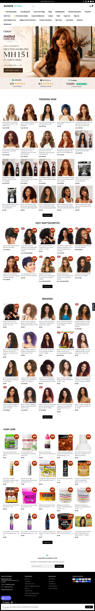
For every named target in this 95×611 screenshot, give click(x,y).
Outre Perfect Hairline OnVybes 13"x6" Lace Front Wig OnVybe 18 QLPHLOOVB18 (65, 179)
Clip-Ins (76, 16)
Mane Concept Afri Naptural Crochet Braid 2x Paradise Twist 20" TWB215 (46, 351)
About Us (27, 579)
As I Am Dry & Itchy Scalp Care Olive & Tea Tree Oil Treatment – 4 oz (47, 533)
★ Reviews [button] (93, 307)
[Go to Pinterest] (93, 1)
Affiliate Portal (28, 591)
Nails (58, 16)
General (79, 20)
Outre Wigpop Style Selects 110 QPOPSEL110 (65, 123)
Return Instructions (29, 583)
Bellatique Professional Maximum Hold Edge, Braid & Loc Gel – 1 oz (82, 506)
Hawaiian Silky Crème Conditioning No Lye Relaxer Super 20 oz (28, 453)
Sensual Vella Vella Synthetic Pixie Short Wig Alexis (11, 246)
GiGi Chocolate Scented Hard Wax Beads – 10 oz (11, 506)
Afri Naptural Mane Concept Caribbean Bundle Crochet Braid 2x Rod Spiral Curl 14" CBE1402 (82, 324)
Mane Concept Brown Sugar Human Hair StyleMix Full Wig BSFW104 (83, 206)
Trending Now (25, 12)
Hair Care (7, 16)
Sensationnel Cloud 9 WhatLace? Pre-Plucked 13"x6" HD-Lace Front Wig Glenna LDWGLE (65, 276)
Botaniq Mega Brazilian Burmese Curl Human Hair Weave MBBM (9, 179)
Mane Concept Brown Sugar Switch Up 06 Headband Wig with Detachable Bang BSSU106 (47, 206)
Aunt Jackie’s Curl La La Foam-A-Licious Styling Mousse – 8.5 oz (11, 533)
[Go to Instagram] (86, 1)
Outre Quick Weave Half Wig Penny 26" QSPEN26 (82, 246)
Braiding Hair (60, 12)
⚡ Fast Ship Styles (10, 12)
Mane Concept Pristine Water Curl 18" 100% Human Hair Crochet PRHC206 (10, 206)
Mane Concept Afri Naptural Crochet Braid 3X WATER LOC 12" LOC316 (83, 406)
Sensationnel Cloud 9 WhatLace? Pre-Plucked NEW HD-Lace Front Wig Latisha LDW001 (29, 248)
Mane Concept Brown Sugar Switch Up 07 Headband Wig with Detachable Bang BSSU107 (29, 206)
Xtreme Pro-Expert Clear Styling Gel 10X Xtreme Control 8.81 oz (11, 453)
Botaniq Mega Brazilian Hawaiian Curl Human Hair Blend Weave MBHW (29, 179)
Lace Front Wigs (39, 12)
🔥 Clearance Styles (21, 16)
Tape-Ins (67, 16)
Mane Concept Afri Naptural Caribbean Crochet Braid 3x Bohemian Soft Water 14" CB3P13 (64, 407)
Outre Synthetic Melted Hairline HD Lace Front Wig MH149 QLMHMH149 (10, 150)
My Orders (51, 581)
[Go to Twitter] (88, 1)
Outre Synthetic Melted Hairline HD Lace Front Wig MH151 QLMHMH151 (29, 123)
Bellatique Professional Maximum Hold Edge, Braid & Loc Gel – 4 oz (64, 506)
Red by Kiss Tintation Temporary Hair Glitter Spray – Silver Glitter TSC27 (29, 480)
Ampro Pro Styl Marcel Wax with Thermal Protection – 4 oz (65, 532)
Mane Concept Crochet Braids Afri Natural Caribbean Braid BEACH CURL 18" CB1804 (47, 406)
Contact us (28, 581)
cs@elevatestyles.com (7, 589)
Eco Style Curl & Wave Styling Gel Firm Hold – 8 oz (29, 506)
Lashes (50, 16)
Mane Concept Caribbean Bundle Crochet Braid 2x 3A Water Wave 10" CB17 (28, 351)
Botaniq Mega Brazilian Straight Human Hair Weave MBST (84, 150)
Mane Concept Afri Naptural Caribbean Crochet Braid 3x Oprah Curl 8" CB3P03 (28, 379)
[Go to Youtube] (91, 1)
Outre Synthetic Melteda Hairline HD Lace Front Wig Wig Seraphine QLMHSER (11, 275)
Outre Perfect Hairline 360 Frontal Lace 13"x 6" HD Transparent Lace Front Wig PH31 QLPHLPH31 (28, 151)
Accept (89, 607)
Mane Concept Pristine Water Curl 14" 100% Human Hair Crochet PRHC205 (83, 179)
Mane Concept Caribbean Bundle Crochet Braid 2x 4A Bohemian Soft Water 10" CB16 (29, 323)
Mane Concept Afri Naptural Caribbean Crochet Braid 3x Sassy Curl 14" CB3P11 (46, 323)
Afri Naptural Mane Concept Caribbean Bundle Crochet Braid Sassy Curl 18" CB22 (82, 351)
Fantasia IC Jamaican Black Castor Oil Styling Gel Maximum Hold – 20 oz (82, 480)
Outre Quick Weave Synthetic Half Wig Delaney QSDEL (47, 123)
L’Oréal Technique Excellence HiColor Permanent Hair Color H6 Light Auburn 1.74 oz (65, 453)
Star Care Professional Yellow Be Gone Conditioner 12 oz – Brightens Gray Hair (83, 453)
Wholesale (7, 24)
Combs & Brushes (45, 20)
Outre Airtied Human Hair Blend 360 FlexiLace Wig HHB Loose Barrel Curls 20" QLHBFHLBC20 (65, 150)
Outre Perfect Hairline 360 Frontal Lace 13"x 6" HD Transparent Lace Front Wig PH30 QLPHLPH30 (46, 151)
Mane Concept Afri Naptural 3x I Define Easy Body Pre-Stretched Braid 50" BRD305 (65, 351)
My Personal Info (53, 586)
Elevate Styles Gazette (31, 595)
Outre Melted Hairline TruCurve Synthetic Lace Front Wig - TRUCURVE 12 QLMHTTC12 (83, 123)
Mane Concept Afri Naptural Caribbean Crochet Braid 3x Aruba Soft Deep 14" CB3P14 (82, 379)
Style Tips (27, 588)
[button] (92, 3)
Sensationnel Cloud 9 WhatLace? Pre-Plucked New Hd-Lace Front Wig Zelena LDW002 (47, 276)
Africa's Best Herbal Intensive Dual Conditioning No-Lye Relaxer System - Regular (83, 533)
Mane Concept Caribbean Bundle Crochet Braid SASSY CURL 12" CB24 (28, 406)
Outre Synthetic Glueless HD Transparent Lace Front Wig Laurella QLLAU (10, 123)
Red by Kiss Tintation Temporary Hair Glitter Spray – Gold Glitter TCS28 (11, 480)
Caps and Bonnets (38, 16)
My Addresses (52, 583)
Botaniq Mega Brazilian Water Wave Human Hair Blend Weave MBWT (47, 179)
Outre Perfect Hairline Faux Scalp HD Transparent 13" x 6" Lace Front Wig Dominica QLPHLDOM (65, 248)
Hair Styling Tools (10, 20)
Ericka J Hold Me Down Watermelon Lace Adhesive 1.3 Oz (47, 453)
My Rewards (52, 579)
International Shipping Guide (32, 593)
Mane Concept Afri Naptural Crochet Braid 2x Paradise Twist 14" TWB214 (10, 406)
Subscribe (59, 566)
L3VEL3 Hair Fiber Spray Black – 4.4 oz (65, 479)
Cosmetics (69, 20)
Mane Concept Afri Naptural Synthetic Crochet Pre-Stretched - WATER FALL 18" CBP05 (10, 352)
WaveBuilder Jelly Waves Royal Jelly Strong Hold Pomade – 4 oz (47, 480)
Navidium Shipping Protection (32, 586)
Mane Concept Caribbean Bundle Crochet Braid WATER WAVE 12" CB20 (65, 379)
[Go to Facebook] (83, 1)
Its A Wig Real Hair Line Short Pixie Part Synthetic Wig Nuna (29, 274)
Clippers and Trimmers (27, 20)
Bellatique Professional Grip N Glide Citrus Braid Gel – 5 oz (47, 506)
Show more (47, 215)
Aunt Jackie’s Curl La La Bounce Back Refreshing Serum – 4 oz (29, 532)
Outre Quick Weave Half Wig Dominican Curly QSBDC (82, 274)
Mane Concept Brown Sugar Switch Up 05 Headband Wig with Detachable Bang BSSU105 (65, 206)
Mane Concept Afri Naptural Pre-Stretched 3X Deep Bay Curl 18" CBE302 (10, 379)
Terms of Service (53, 588)
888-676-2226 (10, 584)
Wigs (50, 12)
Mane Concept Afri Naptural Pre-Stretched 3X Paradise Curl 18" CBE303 (64, 323)
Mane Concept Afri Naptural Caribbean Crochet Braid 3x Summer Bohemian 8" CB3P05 (47, 379)
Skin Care (58, 20)
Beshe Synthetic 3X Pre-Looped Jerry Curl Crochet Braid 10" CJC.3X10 (46, 247)
